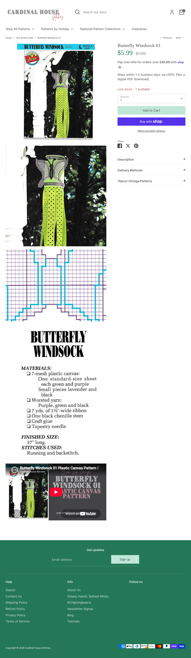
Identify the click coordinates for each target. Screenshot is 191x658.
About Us (74, 590)
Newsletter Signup (80, 609)
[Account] (172, 12)
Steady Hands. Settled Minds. (88, 596)
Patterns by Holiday (55, 29)
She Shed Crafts (24, 37)
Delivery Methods (130, 170)
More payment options (151, 130)
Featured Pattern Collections (100, 29)
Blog (70, 615)
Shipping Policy (16, 602)
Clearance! (139, 29)
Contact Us (14, 596)
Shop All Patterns (18, 29)
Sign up (125, 559)
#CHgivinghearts (79, 602)
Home (9, 37)
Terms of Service (17, 621)
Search (10, 590)
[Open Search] (77, 12)
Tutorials (73, 621)
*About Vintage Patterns (135, 181)
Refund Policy (15, 609)
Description (126, 159)
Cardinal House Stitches (37, 647)
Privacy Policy (16, 615)
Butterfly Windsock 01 (49, 37)
